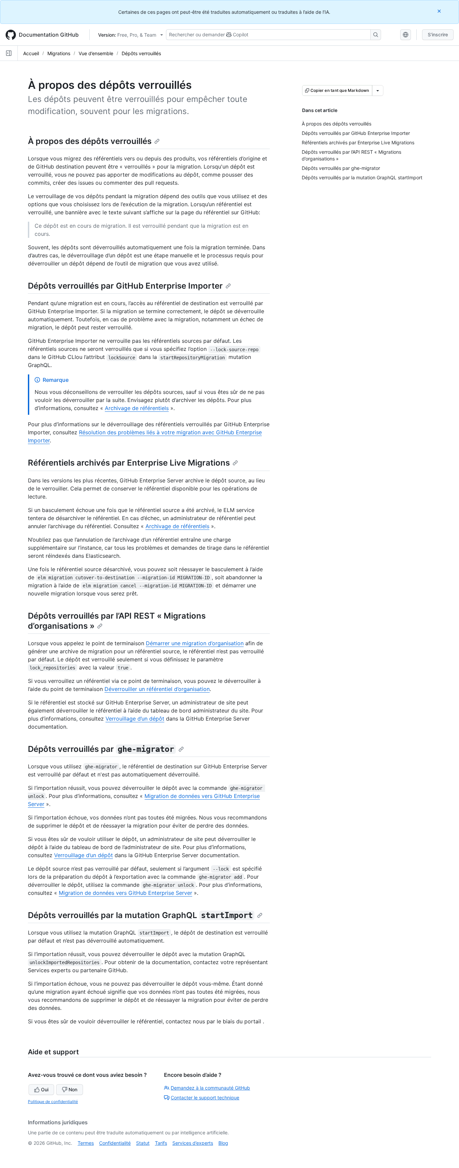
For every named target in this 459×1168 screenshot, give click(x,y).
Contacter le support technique (205, 1097)
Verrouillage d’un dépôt (135, 718)
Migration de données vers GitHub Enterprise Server (125, 892)
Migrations (58, 53)
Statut (143, 1143)
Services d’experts (192, 1143)
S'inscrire (438, 34)
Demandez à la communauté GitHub (210, 1088)
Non (73, 1089)
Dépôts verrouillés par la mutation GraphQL (140, 915)
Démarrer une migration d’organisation (195, 643)
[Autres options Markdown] (377, 90)
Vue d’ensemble (96, 53)
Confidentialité (115, 1143)
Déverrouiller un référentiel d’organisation (157, 689)
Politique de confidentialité (53, 1101)
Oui (44, 1089)
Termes (86, 1143)
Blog (223, 1143)
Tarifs (161, 1143)
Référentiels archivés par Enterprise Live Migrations (129, 463)
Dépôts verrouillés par (101, 749)
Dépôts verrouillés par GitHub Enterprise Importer (125, 286)
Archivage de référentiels (137, 408)
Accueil (31, 53)
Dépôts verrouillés (141, 53)
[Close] (439, 11)
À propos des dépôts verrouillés (90, 141)
